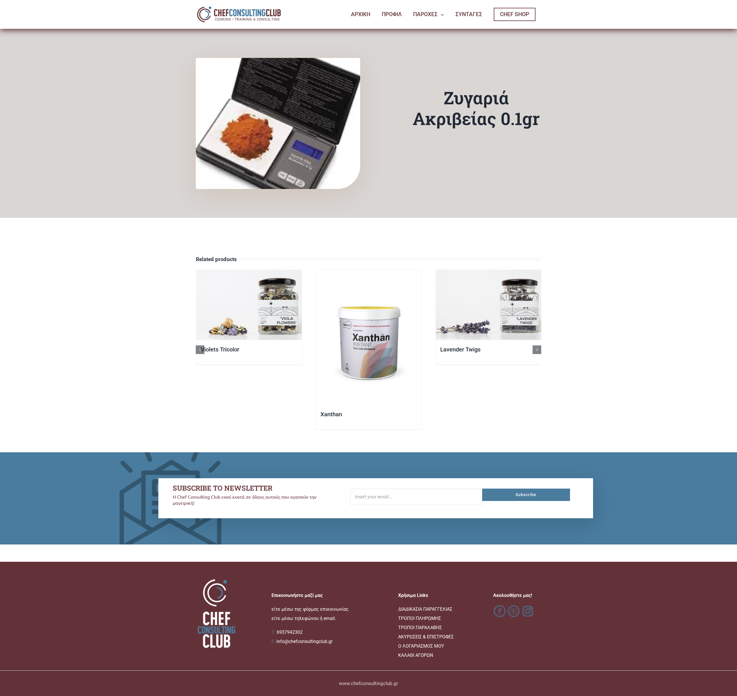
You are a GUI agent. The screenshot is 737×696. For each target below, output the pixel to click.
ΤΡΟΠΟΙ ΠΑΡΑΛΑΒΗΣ (420, 627)
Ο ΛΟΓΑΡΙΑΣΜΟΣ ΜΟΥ (421, 646)
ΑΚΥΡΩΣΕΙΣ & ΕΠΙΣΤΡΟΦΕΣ (426, 637)
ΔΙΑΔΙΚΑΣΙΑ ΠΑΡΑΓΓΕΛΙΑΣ (425, 609)
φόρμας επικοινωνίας (326, 609)
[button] (200, 349)
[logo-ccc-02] (239, 6)
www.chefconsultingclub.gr (368, 683)
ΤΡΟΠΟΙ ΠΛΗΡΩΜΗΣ (419, 618)
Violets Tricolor (219, 349)
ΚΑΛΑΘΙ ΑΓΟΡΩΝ (415, 655)
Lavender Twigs (460, 349)
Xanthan (331, 414)
